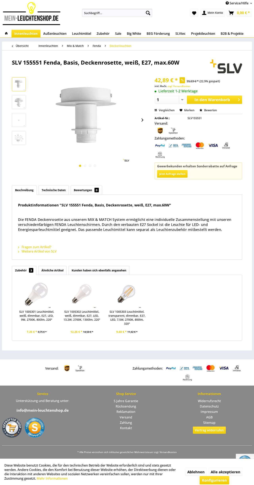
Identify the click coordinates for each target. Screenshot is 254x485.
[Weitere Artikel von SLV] (226, 66)
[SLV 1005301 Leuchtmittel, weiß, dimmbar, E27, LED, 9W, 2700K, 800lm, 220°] (36, 294)
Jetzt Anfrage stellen (172, 174)
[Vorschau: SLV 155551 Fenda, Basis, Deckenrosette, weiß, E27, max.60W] (19, 84)
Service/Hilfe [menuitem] (239, 3)
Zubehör (23, 270)
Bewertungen (85, 190)
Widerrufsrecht (209, 401)
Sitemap (209, 422)
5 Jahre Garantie (126, 401)
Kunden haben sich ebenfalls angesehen (99, 270)
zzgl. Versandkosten (179, 86)
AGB (209, 417)
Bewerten (210, 110)
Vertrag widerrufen (209, 430)
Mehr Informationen (52, 478)
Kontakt (126, 428)
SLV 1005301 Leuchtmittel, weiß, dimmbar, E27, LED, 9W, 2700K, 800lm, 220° (36, 315)
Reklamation (125, 411)
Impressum (209, 411)
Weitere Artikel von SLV (39, 251)
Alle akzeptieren (225, 472)
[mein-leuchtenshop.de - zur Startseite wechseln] (33, 13)
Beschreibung (24, 190)
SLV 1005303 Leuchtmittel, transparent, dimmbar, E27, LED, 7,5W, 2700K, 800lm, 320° (127, 317)
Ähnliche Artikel (52, 270)
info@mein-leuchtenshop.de (42, 410)
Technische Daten (54, 190)
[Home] (6, 33)
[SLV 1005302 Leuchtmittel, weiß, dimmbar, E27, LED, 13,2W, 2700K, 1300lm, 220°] (82, 294)
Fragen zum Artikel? (36, 247)
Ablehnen (196, 472)
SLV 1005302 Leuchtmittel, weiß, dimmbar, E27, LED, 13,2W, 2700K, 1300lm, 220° (82, 315)
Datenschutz (209, 406)
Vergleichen (166, 110)
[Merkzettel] (194, 13)
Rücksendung (126, 406)
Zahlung (126, 422)
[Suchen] (148, 13)
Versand (126, 417)
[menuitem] (117, 13)
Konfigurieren (214, 480)
